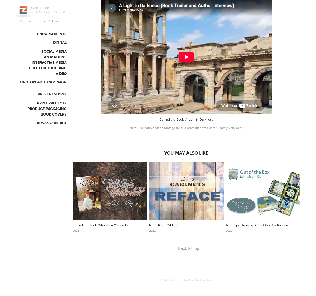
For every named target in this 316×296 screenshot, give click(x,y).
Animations (55, 57)
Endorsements (52, 34)
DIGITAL (60, 42)
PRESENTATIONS (52, 94)
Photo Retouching (48, 68)
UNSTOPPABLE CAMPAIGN (43, 82)
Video (61, 73)
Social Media (54, 51)
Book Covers (54, 114)
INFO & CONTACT (52, 122)
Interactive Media (49, 62)
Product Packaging (47, 108)
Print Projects (52, 103)
